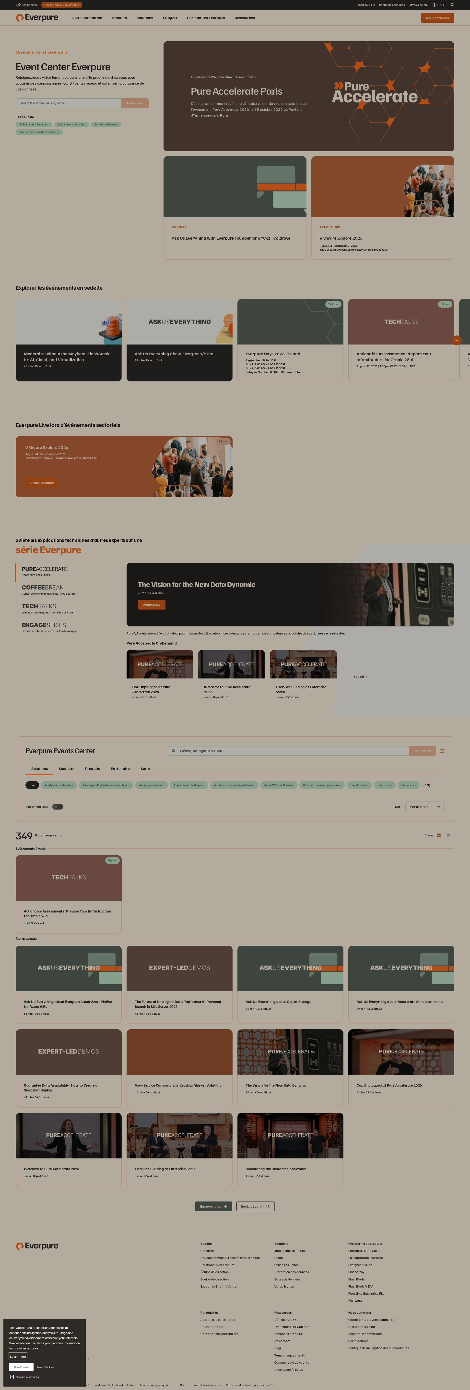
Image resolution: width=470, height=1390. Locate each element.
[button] (24, 1377)
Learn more (18, 1356)
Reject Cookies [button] (45, 1367)
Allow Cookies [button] (21, 1367)
